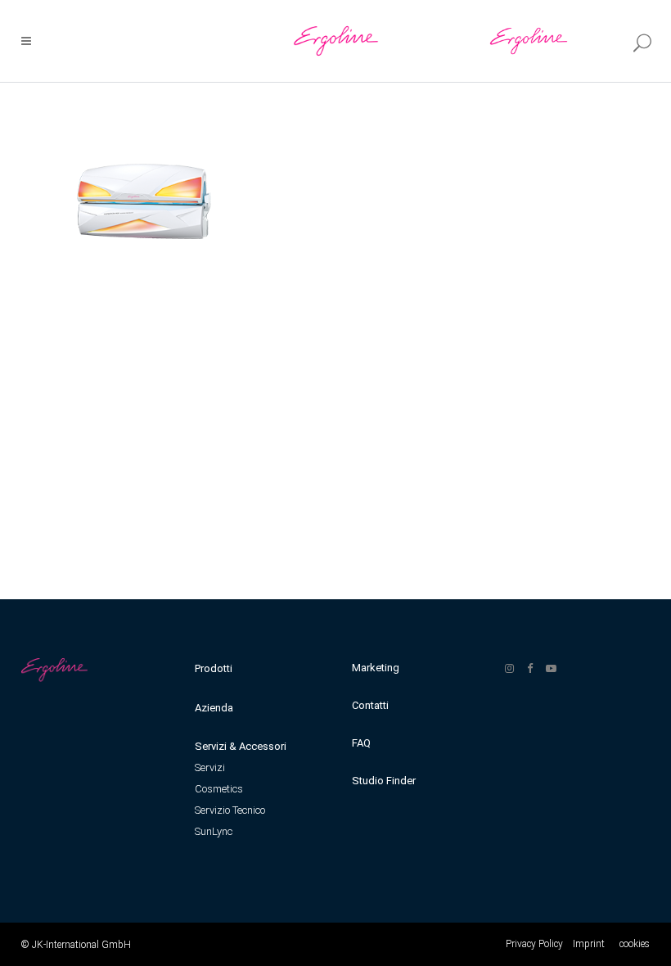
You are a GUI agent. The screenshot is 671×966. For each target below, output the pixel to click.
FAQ (361, 743)
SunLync (213, 831)
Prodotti (213, 668)
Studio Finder (384, 780)
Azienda (214, 708)
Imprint (589, 944)
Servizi (210, 767)
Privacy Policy (534, 944)
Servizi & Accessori (240, 746)
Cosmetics (219, 789)
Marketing (375, 667)
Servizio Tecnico (230, 810)
